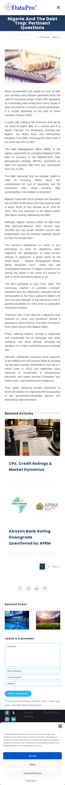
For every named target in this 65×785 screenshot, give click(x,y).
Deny (32, 764)
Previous (45, 37)
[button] (60, 726)
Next (55, 37)
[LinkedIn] (13, 719)
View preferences (32, 773)
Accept (32, 755)
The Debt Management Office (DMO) (28, 149)
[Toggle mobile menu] (58, 7)
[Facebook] (7, 712)
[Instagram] (7, 719)
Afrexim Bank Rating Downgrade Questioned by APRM (30, 537)
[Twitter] (13, 712)
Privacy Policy (31, 780)
